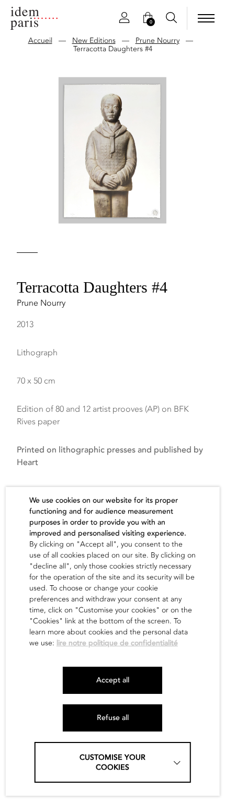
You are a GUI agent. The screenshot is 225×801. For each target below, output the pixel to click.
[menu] (206, 18)
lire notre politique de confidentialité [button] (117, 643)
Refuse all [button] (113, 718)
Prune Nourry (157, 40)
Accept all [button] (112, 680)
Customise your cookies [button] (112, 762)
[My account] (124, 18)
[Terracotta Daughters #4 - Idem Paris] (34, 18)
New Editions (94, 40)
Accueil (40, 40)
